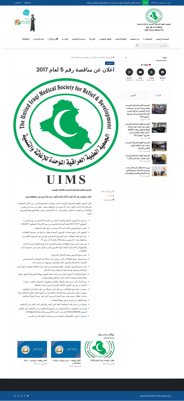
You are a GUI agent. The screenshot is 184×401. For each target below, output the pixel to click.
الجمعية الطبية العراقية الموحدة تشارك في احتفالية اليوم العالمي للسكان (113, 2)
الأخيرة (158, 95)
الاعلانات (18, 3)
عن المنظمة (134, 39)
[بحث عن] (137, 45)
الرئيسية (109, 57)
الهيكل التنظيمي (105, 39)
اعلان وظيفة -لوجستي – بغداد (35, 360)
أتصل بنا (65, 39)
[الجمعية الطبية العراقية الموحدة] (154, 20)
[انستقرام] (18, 395)
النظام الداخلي (120, 39)
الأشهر (133, 95)
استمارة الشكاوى (78, 39)
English (25, 39)
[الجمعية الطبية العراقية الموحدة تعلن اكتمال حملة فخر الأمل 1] (159, 159)
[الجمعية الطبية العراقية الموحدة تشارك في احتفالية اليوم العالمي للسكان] (159, 146)
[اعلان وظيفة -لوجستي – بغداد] (32, 349)
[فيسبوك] (27, 395)
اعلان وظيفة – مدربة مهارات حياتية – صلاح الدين (66, 361)
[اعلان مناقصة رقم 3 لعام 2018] (99, 349)
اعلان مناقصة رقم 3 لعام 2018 (102, 360)
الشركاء (92, 39)
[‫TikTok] (14, 395)
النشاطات (27, 3)
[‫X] (24, 395)
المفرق (84, 316)
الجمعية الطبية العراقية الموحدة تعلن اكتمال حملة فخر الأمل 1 (138, 157)
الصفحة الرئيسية (162, 39)
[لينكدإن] (21, 395)
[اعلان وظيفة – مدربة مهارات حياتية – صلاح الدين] (66, 349)
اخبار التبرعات (38, 39)
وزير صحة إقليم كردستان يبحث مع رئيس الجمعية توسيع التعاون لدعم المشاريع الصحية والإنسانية (137, 170)
